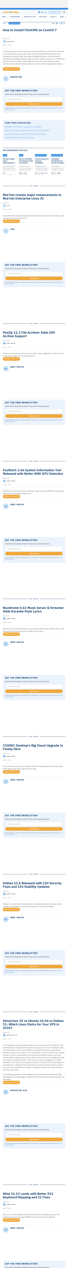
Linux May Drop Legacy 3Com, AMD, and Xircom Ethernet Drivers (25, 134)
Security (53, 17)
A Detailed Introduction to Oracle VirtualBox (57, 161)
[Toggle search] (64, 12)
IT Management (14, 17)
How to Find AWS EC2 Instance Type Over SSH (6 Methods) (26, 161)
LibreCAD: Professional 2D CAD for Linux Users (20, 138)
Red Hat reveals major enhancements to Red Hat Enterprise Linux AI (9, 161)
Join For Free (34, 104)
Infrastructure (30, 17)
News (4, 17)
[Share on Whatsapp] (64, 23)
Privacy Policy (10, 109)
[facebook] (39, 12)
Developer (42, 17)
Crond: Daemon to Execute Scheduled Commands (42, 161)
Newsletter (56, 12)
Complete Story (10, 69)
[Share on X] (59, 23)
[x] (46, 12)
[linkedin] (42, 12)
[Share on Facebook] (56, 23)
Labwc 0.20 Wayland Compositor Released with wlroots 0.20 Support (27, 130)
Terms (61, 108)
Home (4, 23)
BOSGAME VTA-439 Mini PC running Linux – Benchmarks (23, 127)
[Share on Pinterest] (62, 23)
